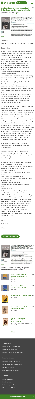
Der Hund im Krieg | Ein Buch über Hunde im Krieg (20, 307)
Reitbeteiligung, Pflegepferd (11, 385)
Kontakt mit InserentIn (10, 236)
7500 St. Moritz (22, 43)
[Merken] (33, 8)
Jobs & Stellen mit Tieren (10, 370)
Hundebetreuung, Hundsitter (11, 361)
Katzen (10, 379)
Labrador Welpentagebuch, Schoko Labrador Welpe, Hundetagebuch (19, 320)
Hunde (4, 379)
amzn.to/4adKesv (6, 231)
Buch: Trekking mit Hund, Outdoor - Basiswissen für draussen (19, 276)
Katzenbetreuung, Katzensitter (12, 364)
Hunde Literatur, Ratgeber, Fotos (10, 14)
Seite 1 (13, 332)
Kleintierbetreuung (8, 367)
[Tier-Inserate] (8, 3)
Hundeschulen (6, 382)
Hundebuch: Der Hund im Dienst (21, 295)
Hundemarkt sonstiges (9, 349)
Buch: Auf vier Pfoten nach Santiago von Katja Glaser (19, 286)
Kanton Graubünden (7, 43)
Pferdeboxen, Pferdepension (11, 388)
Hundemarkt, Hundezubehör (11, 347)
